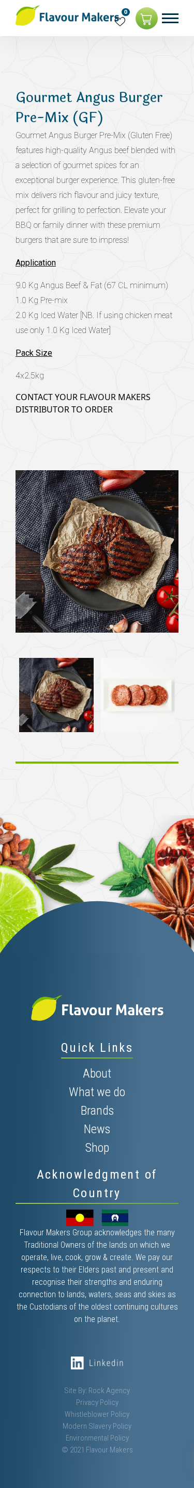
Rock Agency (109, 1390)
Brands (97, 1110)
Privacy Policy (97, 1402)
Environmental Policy (97, 1438)
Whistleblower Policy (97, 1414)
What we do (97, 1092)
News (97, 1129)
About (97, 1073)
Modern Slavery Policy (97, 1426)
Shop (97, 1147)
